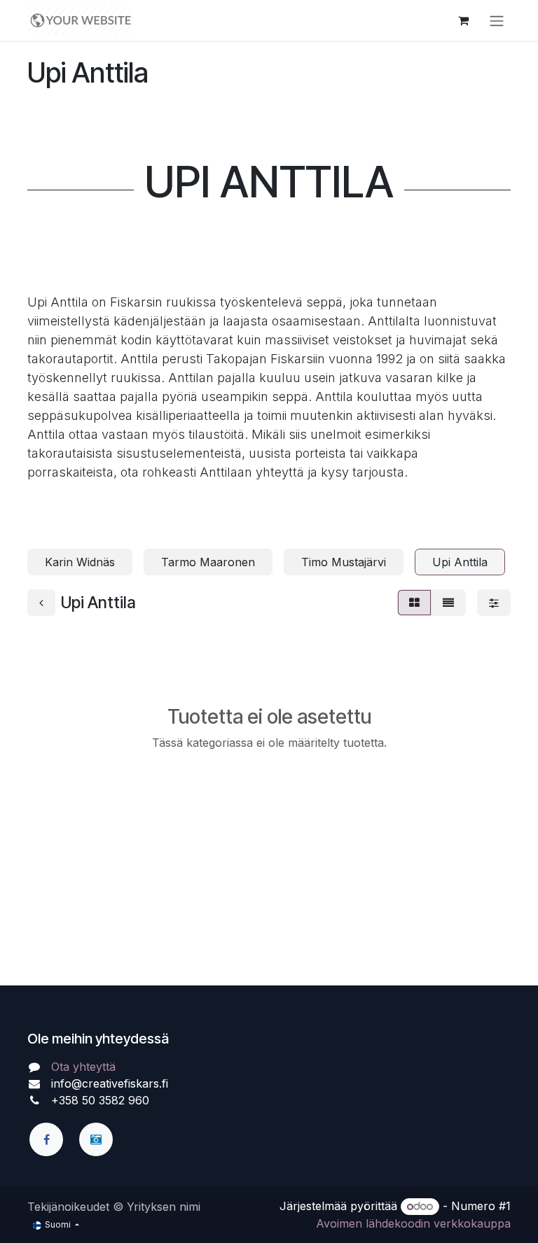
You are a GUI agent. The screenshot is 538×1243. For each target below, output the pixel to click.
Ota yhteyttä (83, 1067)
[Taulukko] (414, 602)
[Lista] (448, 602)
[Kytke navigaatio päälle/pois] (497, 20)
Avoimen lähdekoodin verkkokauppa (413, 1223)
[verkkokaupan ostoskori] (463, 20)
